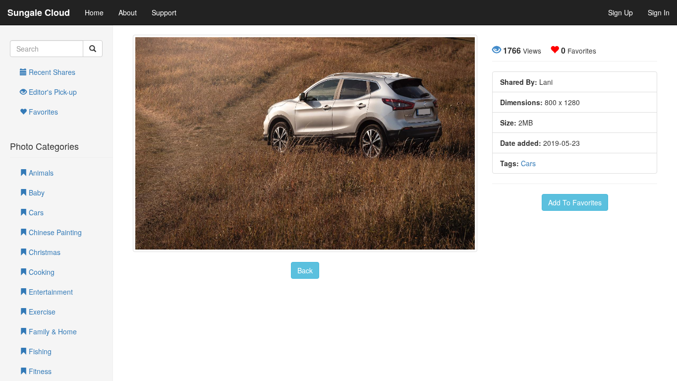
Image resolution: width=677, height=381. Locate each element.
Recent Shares (51, 72)
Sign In (659, 12)
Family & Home (52, 331)
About (127, 12)
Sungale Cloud (38, 12)
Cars (35, 212)
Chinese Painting (54, 232)
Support (164, 12)
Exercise (41, 312)
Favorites (42, 112)
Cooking (41, 272)
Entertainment (50, 292)
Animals (40, 173)
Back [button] (305, 270)
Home (94, 12)
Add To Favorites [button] (575, 202)
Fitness (39, 371)
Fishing (39, 351)
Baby (36, 192)
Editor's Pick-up (52, 92)
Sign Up (620, 12)
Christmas (43, 252)
